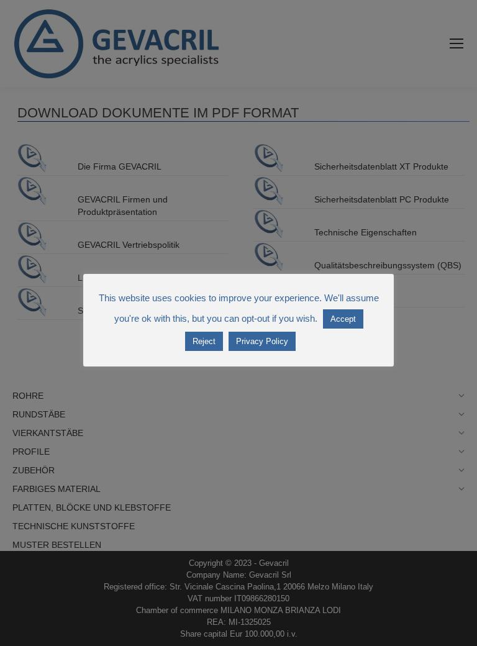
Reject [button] (204, 341)
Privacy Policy (262, 341)
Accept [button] (343, 319)
